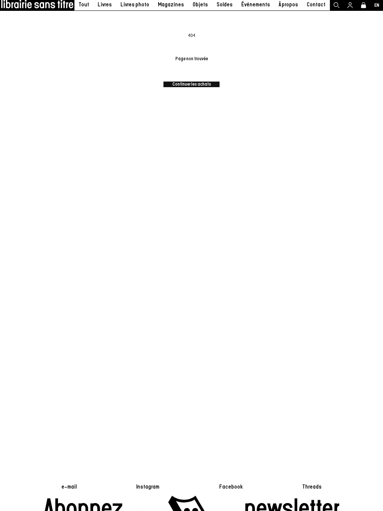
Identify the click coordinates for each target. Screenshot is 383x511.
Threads (312, 487)
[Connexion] (350, 5)
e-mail (69, 487)
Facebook (231, 487)
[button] (105, 5)
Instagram (147, 487)
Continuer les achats (191, 84)
